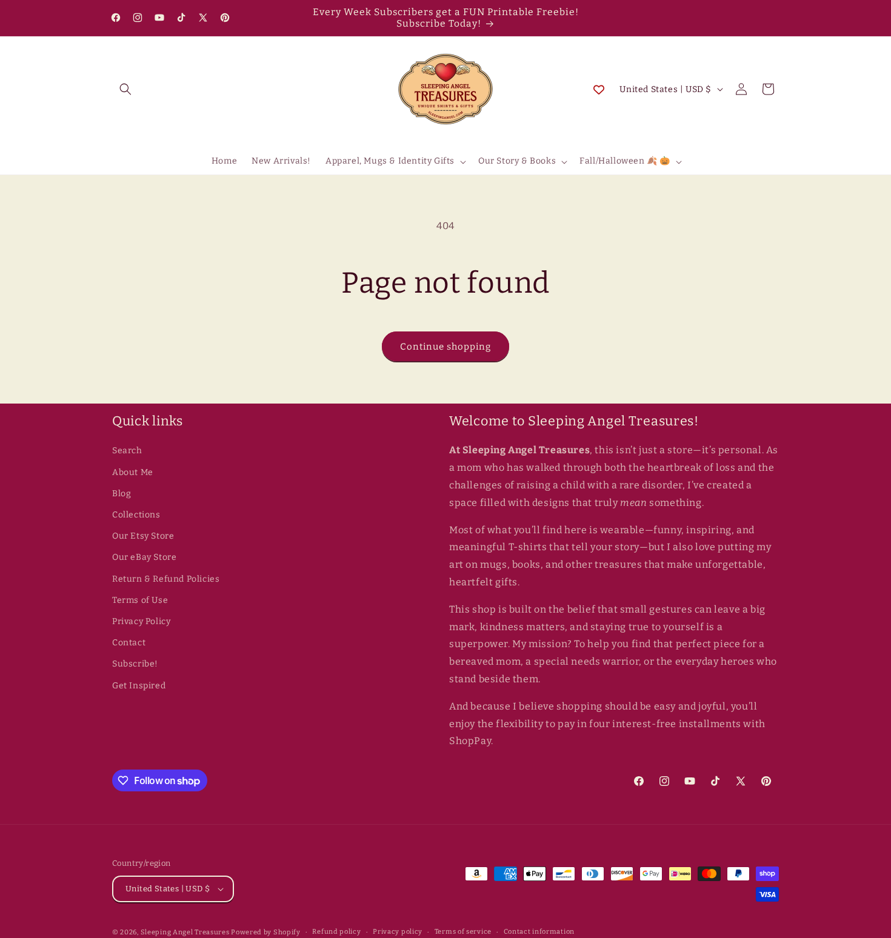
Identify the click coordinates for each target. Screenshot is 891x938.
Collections (136, 515)
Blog (121, 493)
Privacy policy (397, 932)
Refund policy (336, 932)
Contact (128, 642)
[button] (125, 89)
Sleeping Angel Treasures (185, 932)
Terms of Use (140, 600)
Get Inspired (138, 685)
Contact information (539, 932)
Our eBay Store (144, 557)
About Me (132, 472)
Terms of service (463, 932)
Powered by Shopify (266, 932)
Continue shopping (445, 346)
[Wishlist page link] (598, 89)
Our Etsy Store (143, 536)
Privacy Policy (141, 621)
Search (127, 450)
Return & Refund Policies (165, 579)
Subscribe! (135, 664)
